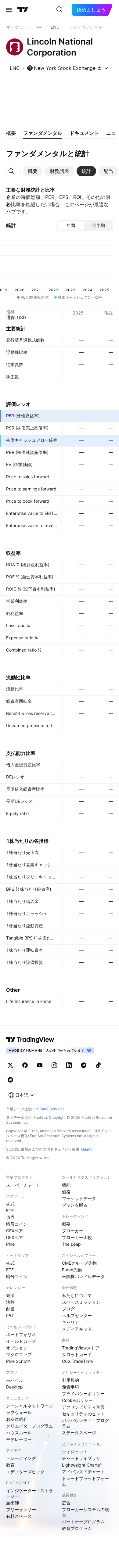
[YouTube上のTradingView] (39, 1065)
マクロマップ (19, 1354)
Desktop (14, 1386)
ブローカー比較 (77, 1237)
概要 (66, 1224)
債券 (10, 1217)
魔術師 (12, 1502)
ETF (10, 1210)
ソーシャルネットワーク (29, 1405)
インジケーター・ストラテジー (29, 1493)
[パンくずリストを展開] (39, 27)
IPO (9, 1315)
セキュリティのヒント (83, 1413)
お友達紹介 (16, 1419)
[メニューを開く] (9, 10)
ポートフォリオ (21, 1334)
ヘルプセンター (77, 1315)
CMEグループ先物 (79, 1263)
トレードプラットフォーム (85, 1481)
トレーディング (21, 1458)
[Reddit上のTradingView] (10, 1080)
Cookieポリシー (77, 1400)
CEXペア (14, 1230)
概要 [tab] (11, 133)
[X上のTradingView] (10, 1065)
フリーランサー (21, 1509)
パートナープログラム (83, 1521)
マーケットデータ (79, 1198)
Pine (10, 1244)
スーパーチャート (23, 1184)
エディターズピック (25, 1471)
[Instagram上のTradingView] (54, 1065)
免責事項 (70, 1386)
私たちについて (77, 1295)
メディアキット (77, 1328)
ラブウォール (19, 1412)
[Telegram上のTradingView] (83, 1065)
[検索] (59, 10)
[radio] (70, 225)
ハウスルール (19, 1432)
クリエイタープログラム (29, 1425)
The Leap (71, 1244)
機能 (66, 1184)
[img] (99, 68)
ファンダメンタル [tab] (42, 133)
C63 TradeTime (77, 1361)
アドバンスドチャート (83, 1471)
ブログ (68, 1308)
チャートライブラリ (81, 1458)
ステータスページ (79, 1432)
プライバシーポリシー (83, 1393)
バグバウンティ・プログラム (85, 1423)
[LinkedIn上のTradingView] (69, 1065)
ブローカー (72, 1230)
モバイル (14, 1380)
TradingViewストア (80, 1347)
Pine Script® (18, 1361)
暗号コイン (16, 1224)
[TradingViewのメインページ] (22, 9)
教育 (10, 1464)
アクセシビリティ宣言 (83, 1407)
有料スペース (19, 1516)
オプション (16, 1347)
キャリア (70, 1322)
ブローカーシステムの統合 (85, 1512)
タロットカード (77, 1354)
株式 (10, 1203)
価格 (66, 1191)
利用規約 (70, 1380)
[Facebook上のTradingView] (25, 1065)
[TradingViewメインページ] (30, 1039)
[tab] (32, 171)
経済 (10, 1295)
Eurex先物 (72, 1269)
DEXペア (14, 1237)
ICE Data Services (49, 1109)
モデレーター (19, 1439)
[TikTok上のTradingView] (98, 1065)
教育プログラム (77, 1528)
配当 (10, 1308)
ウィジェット (75, 1451)
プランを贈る (75, 1205)
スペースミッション (81, 1302)
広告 (66, 1502)
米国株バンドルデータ (83, 1276)
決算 (10, 1302)
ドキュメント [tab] (84, 133)
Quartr (86, 1149)
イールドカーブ (21, 1341)
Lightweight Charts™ (82, 1464)
